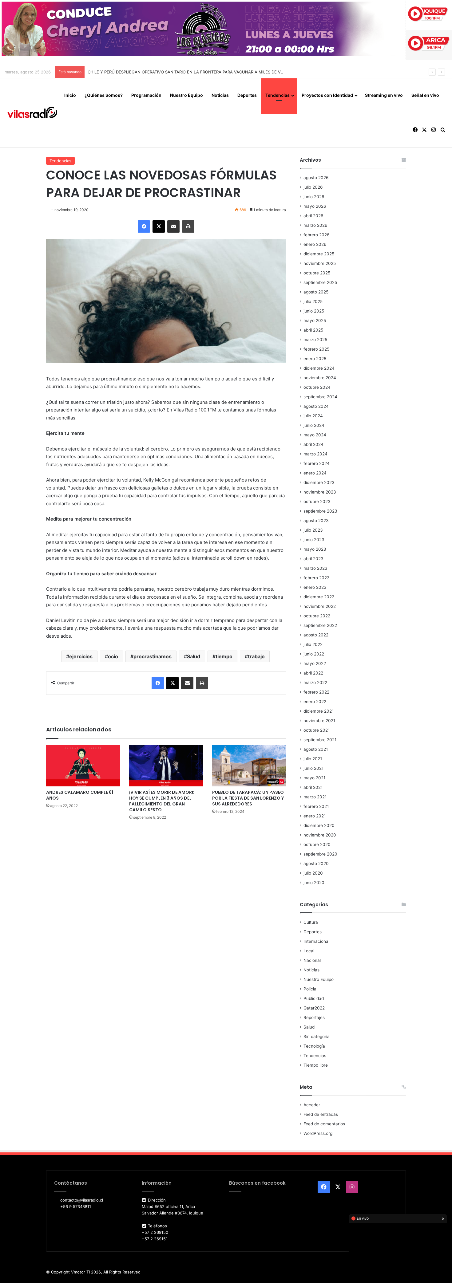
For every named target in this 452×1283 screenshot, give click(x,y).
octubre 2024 (317, 387)
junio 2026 (313, 196)
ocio (113, 656)
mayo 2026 (314, 206)
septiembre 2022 (320, 625)
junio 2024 (313, 425)
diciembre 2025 (318, 253)
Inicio (70, 95)
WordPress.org (317, 1133)
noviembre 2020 (319, 834)
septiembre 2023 (320, 511)
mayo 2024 (314, 434)
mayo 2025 (314, 320)
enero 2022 (314, 701)
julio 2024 (313, 415)
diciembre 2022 (318, 596)
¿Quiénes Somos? (104, 95)
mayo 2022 (314, 663)
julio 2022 (313, 644)
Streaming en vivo (384, 95)
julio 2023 (313, 530)
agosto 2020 (316, 863)
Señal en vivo (425, 95)
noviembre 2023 (319, 492)
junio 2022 (313, 653)
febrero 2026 (316, 234)
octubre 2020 (317, 844)
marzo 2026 (315, 225)
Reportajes (314, 1017)
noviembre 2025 (319, 263)
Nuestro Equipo (186, 95)
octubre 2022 (316, 615)
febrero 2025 (316, 349)
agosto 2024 (316, 406)
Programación (146, 95)
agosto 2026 (316, 177)
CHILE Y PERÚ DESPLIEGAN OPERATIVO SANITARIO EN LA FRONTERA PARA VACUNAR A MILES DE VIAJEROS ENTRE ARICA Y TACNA (215, 71)
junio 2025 (313, 311)
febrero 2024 (316, 463)
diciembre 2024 (319, 368)
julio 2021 (312, 758)
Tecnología (314, 1046)
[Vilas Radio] (32, 113)
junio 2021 (313, 768)
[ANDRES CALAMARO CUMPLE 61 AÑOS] (83, 765)
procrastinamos (152, 656)
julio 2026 (313, 187)
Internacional (316, 941)
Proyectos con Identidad (327, 95)
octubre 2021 (316, 730)
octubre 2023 (317, 501)
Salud (193, 656)
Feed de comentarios (324, 1123)
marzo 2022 (315, 682)
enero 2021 (314, 815)
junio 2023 (313, 539)
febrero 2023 (316, 577)
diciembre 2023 (319, 482)
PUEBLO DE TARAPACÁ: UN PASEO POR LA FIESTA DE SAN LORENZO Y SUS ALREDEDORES (248, 798)
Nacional (312, 960)
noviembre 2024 (319, 377)
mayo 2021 (314, 777)
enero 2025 (314, 358)
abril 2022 (313, 673)
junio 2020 (313, 882)
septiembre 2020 (320, 854)
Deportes (247, 95)
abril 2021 (313, 787)
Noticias (220, 95)
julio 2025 (313, 301)
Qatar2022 (314, 1008)
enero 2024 (315, 472)
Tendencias (277, 95)
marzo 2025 (315, 339)
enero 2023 (315, 587)
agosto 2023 (316, 520)
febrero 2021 (316, 806)
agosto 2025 (315, 291)
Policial (310, 988)
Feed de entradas (320, 1114)
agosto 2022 (315, 634)
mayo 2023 (314, 549)
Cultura (310, 922)
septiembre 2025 (320, 282)
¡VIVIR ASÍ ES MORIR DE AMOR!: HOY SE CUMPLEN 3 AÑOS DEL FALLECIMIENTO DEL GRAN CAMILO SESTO (161, 801)
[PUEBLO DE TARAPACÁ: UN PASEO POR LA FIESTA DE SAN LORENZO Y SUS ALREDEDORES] (249, 765)
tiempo (224, 656)
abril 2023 (313, 558)
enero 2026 (315, 244)
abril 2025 (313, 330)
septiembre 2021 (319, 739)
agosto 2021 (315, 749)
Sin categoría (316, 1036)
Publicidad (313, 998)
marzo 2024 (315, 453)
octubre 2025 (316, 272)
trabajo (256, 656)
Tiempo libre (315, 1065)
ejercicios (81, 656)
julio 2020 (313, 873)
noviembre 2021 (319, 720)
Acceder (311, 1104)
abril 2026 (313, 215)
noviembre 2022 (319, 606)
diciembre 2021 (318, 711)
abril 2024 (313, 444)
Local (308, 950)
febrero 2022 (316, 692)
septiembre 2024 (320, 396)
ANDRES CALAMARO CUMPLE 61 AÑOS (79, 795)
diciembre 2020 (319, 825)
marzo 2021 (315, 796)
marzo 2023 (315, 568)
